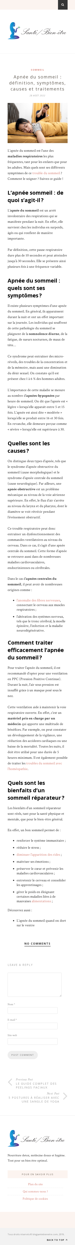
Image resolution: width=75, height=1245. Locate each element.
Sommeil (37, 69)
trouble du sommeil (46, 173)
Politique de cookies (35, 1199)
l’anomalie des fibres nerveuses (38, 600)
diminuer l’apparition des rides (39, 854)
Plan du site (35, 1184)
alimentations (42, 901)
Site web (12, 1035)
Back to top (56, 1239)
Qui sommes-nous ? (35, 1191)
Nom (11, 1004)
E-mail (12, 1020)
